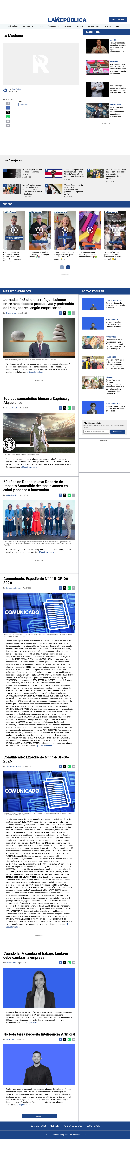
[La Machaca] (41, 64)
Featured (114, 62)
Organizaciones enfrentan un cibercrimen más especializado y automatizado (117, 111)
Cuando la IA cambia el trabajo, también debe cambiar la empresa (35, 955)
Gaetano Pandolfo (12, 408)
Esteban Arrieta (11, 313)
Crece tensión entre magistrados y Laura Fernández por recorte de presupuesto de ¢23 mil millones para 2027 (115, 344)
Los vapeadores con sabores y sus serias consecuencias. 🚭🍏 (88, 254)
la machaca (24, 104)
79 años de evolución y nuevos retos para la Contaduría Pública (115, 324)
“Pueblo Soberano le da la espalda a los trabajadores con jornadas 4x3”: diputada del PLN (74, 189)
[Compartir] (8, 125)
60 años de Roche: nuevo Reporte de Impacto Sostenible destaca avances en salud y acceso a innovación (35, 486)
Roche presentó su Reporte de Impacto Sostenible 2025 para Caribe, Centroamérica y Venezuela (13, 256)
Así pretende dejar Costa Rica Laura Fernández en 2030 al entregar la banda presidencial (118, 68)
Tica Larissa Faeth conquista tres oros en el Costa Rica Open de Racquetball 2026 (118, 47)
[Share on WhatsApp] (8, 116)
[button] (118, 19)
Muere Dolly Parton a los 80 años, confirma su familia (32, 172)
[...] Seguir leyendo (33, 372)
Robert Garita (10, 1039)
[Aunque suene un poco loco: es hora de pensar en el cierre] (93, 407)
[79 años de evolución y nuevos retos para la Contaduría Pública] (93, 323)
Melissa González (11, 495)
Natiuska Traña (11, 963)
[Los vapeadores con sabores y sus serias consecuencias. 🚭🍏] (90, 230)
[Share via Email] (8, 121)
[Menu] (6, 19)
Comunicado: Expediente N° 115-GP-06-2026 (36, 581)
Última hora (115, 105)
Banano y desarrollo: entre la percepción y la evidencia (115, 305)
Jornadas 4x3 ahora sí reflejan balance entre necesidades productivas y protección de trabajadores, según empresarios (38, 304)
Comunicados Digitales (13, 588)
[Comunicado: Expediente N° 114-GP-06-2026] (39, 791)
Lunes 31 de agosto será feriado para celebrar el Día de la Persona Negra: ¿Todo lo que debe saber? (74, 173)
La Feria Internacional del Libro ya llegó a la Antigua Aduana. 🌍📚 (39, 254)
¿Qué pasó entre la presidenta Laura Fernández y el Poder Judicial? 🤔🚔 (112, 255)
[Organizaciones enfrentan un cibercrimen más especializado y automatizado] (97, 110)
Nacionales (111, 337)
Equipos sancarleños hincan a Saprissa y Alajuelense (36, 401)
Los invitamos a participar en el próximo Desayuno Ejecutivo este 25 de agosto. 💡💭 (64, 255)
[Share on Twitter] (8, 112)
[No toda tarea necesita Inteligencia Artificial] (39, 1064)
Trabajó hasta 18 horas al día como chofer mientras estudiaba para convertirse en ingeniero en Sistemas (115, 364)
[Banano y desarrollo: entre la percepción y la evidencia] (93, 304)
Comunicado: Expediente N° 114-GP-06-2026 (36, 759)
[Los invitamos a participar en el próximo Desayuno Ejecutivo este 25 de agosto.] (65, 230)
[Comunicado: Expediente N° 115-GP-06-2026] (39, 613)
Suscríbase (93, 1126)
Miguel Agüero (16, 89)
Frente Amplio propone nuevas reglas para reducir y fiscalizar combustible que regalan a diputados (32, 189)
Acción (113, 40)
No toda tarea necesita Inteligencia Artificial (39, 1034)
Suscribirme (117, 431)
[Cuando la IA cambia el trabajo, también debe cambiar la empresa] (39, 988)
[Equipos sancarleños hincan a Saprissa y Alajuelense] (39, 433)
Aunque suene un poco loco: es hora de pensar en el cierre (115, 408)
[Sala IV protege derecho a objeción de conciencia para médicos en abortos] (97, 89)
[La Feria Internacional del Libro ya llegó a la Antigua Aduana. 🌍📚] (40, 230)
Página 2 (109, 377)
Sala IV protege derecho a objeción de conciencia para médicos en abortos (118, 89)
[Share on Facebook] (8, 108)
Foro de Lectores (113, 300)
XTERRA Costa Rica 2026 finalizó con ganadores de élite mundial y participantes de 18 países (116, 174)
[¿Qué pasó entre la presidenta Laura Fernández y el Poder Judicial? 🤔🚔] (115, 230)
